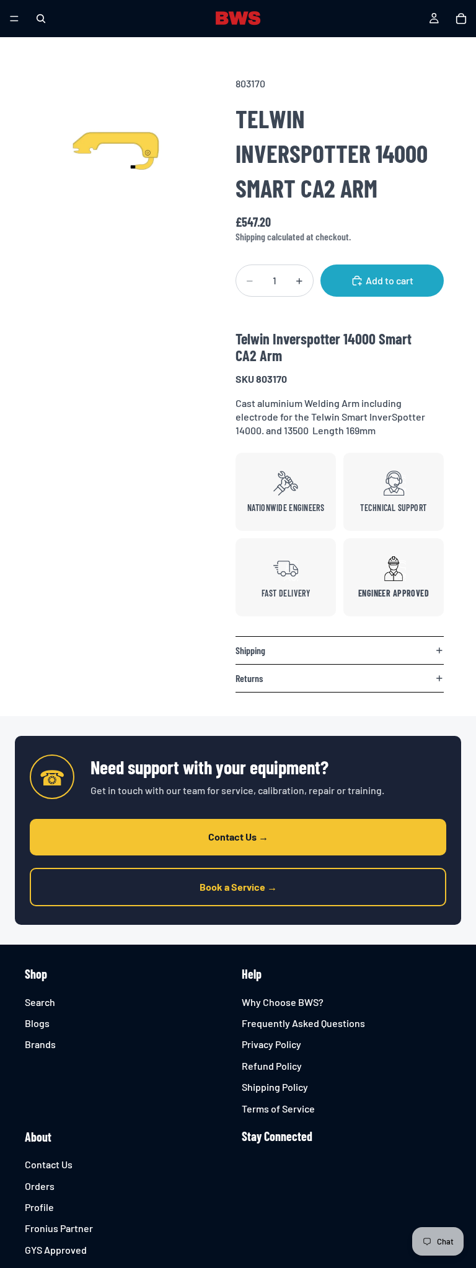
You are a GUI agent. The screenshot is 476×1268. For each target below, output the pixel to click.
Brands (40, 1045)
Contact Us (49, 1165)
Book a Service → (238, 887)
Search (40, 1002)
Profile (39, 1207)
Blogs (37, 1023)
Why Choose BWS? (283, 1002)
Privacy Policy (271, 1045)
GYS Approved (56, 1250)
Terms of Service (278, 1108)
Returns (249, 678)
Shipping (250, 650)
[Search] (41, 18)
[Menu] (14, 18)
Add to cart (389, 280)
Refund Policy (272, 1066)
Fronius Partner (59, 1229)
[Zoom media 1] (111, 150)
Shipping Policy (275, 1087)
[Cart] (461, 18)
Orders (40, 1186)
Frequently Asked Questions (303, 1023)
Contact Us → (238, 836)
